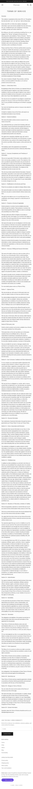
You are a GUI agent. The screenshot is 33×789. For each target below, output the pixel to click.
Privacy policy (5, 760)
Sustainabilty (5, 752)
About (3, 747)
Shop (3, 745)
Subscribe (7, 734)
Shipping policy (5, 763)
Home (3, 742)
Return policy (5, 765)
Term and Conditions (6, 768)
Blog (3, 750)
